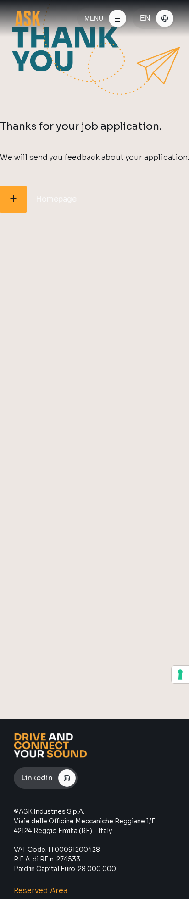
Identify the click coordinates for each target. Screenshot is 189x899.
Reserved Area (40, 890)
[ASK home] (27, 18)
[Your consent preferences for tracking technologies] (180, 674)
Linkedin (37, 778)
